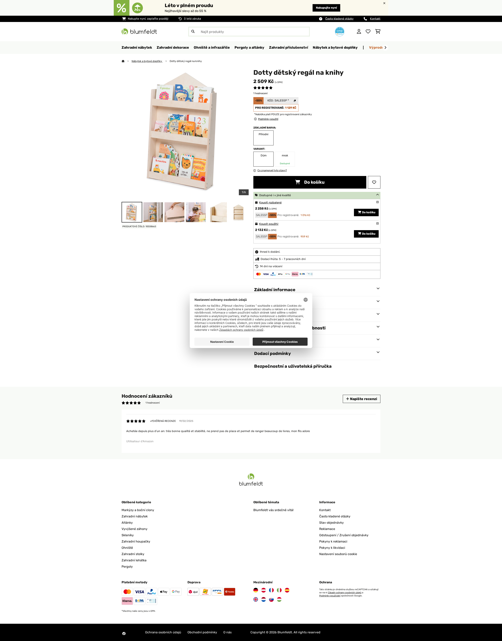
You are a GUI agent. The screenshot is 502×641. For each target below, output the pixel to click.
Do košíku (314, 182)
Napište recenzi (363, 399)
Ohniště (127, 548)
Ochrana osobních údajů (163, 632)
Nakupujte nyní (326, 7)
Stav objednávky (331, 522)
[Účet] (359, 31)
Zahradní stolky (133, 554)
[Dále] (385, 48)
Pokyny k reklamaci (333, 541)
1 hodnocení (260, 93)
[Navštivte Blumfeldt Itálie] (279, 590)
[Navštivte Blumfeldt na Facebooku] (124, 633)
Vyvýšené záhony (134, 529)
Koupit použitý (268, 224)
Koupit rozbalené (270, 202)
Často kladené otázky (339, 18)
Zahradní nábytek (135, 516)
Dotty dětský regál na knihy (186, 61)
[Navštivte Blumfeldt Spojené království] (255, 599)
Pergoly (127, 566)
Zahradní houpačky (136, 541)
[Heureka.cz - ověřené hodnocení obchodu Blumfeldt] (339, 31)
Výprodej (377, 47)
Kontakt (375, 18)
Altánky (127, 522)
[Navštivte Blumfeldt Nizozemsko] (263, 599)
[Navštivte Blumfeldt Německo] (255, 590)
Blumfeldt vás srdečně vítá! (273, 510)
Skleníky (128, 535)
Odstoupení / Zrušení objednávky (343, 535)
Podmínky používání (329, 595)
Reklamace (327, 529)
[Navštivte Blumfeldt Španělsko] (287, 590)
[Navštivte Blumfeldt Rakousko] (263, 590)
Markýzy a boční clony (138, 510)
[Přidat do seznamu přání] (374, 182)
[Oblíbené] (368, 31)
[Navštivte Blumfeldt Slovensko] (271, 599)
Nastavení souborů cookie (338, 554)
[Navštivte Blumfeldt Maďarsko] (279, 599)
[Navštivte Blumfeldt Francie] (271, 590)
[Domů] (127, 61)
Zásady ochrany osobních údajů (344, 592)
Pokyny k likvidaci (332, 548)
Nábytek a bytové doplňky (147, 61)
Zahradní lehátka (134, 560)
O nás (227, 632)
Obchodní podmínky (202, 632)
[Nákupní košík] (377, 31)
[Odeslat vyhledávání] (193, 31)
